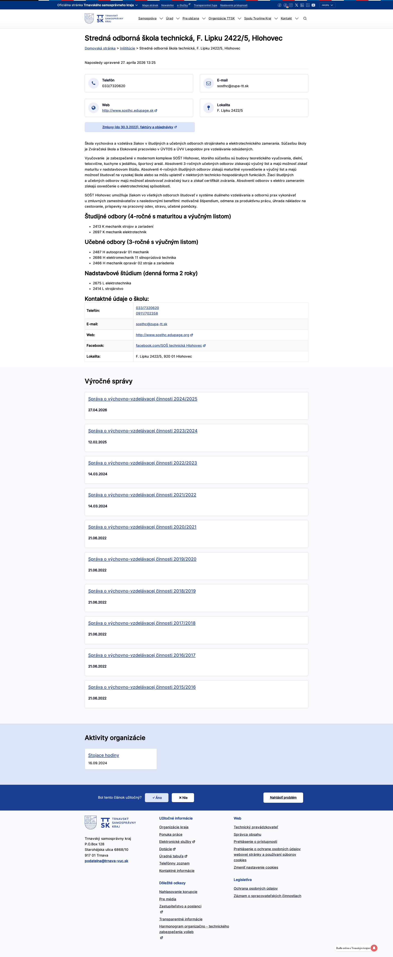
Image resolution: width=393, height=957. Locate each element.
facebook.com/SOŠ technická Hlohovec (169, 345)
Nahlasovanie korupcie (178, 892)
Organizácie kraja (174, 827)
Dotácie (165, 849)
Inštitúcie (127, 48)
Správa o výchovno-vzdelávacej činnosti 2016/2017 (141, 655)
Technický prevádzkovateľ (256, 827)
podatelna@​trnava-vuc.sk (106, 861)
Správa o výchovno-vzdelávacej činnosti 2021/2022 (142, 494)
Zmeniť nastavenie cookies (256, 867)
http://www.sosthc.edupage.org (162, 335)
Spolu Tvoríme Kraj (257, 18)
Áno (159, 798)
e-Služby (182, 5)
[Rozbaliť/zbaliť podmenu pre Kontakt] (296, 18)
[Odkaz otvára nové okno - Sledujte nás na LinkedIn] (302, 5)
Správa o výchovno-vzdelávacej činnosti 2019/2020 (142, 559)
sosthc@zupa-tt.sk (151, 324)
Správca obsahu (247, 834)
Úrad (169, 18)
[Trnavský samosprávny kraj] (104, 18)
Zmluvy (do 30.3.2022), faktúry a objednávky (137, 127)
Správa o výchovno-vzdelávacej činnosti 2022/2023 (142, 462)
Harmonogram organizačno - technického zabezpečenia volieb (194, 929)
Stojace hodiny (103, 755)
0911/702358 (147, 313)
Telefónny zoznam (174, 863)
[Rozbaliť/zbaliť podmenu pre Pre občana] (204, 18)
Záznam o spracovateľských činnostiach (267, 896)
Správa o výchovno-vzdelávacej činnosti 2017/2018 (141, 623)
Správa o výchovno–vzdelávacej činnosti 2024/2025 (142, 398)
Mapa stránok (150, 5)
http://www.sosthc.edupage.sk (128, 110)
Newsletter (167, 5)
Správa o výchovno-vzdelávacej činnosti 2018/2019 (142, 590)
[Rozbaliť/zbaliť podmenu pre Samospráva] (161, 18)
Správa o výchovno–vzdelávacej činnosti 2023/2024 (143, 430)
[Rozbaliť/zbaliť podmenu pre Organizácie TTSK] (239, 18)
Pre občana (191, 18)
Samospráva (147, 18)
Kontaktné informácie (176, 871)
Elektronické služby (175, 842)
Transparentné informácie (180, 919)
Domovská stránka (100, 48)
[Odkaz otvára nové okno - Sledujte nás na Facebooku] (280, 5)
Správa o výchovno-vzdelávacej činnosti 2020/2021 (142, 526)
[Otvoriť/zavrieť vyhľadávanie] (305, 18)
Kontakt (286, 18)
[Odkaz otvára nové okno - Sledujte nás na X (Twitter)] (297, 5)
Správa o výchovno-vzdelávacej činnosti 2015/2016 (142, 687)
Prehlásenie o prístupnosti (255, 842)
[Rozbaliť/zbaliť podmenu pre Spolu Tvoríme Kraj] (276, 18)
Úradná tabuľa (171, 856)
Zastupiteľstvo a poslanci (180, 906)
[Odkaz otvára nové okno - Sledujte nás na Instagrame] (291, 5)
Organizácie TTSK (222, 18)
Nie (184, 798)
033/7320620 (147, 308)
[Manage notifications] (374, 948)
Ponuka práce (170, 834)
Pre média (167, 899)
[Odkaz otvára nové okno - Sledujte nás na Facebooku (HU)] (285, 5)
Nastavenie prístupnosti (233, 5)
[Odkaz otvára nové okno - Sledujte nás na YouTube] (313, 5)
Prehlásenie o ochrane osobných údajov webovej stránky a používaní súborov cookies (267, 854)
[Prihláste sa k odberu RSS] (308, 5)
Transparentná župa (205, 5)
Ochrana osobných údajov (256, 888)
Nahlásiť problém (283, 797)
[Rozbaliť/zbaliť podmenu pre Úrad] (178, 18)
